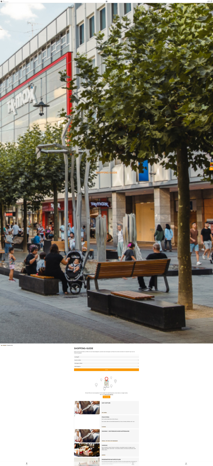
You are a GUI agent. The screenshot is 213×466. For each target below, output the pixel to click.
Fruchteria (104, 426)
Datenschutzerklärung (109, 394)
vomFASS (103, 454)
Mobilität (4, 345)
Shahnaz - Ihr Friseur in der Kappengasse (110, 440)
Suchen (106, 369)
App (1, 345)
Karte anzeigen (106, 396)
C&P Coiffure (104, 412)
